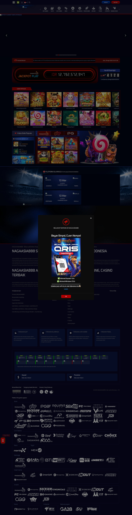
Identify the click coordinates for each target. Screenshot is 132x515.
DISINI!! (66, 289)
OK (66, 296)
